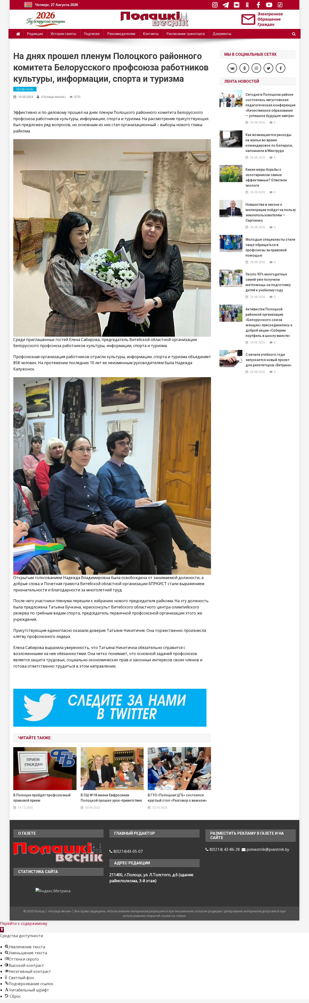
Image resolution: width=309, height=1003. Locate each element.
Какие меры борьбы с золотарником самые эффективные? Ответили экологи (266, 177)
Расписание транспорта (186, 34)
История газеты (63, 34)
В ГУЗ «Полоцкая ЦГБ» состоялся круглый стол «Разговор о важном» (177, 797)
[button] (2, 929)
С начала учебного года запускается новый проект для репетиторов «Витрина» (269, 360)
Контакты (151, 34)
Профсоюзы (25, 89)
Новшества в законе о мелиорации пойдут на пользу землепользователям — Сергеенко (271, 212)
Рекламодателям (121, 34)
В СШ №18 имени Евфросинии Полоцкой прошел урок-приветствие (111, 797)
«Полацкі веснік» (53, 97)
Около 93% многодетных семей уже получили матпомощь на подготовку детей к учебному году (268, 282)
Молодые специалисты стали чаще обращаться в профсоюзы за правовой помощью (270, 247)
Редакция (35, 34)
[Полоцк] (58, 852)
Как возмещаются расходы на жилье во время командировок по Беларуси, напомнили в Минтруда (269, 143)
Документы (222, 34)
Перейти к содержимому (23, 923)
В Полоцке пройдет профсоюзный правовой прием (41, 797)
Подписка (91, 34)
